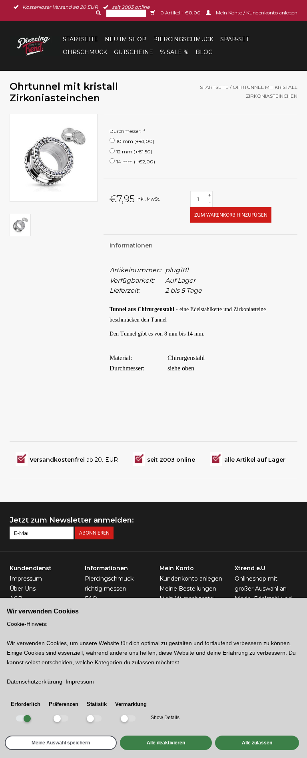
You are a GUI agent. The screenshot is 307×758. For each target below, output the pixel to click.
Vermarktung (131, 704)
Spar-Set (234, 39)
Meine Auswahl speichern (61, 743)
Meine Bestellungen (187, 588)
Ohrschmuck (85, 52)
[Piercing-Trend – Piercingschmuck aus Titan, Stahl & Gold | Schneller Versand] (35, 46)
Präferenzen (63, 704)
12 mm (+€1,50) (134, 152)
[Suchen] (97, 13)
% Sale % (174, 52)
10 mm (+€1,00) (135, 141)
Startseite (80, 39)
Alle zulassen (257, 743)
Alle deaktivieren (166, 743)
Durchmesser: (127, 131)
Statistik (97, 704)
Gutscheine (133, 52)
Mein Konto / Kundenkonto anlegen (256, 13)
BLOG (204, 52)
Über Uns (23, 588)
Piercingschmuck (183, 39)
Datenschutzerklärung (34, 681)
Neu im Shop (125, 39)
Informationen (131, 245)
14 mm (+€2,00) (135, 162)
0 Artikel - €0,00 (180, 13)
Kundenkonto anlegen (190, 578)
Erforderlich (25, 704)
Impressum (26, 578)
